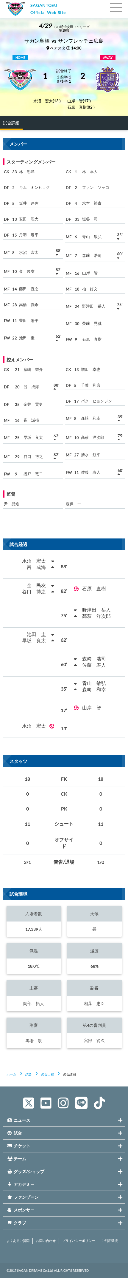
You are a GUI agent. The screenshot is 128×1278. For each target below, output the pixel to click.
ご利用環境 (110, 1240)
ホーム (11, 1074)
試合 (28, 1074)
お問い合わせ (46, 1240)
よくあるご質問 (18, 1240)
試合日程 (47, 1074)
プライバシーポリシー (78, 1240)
